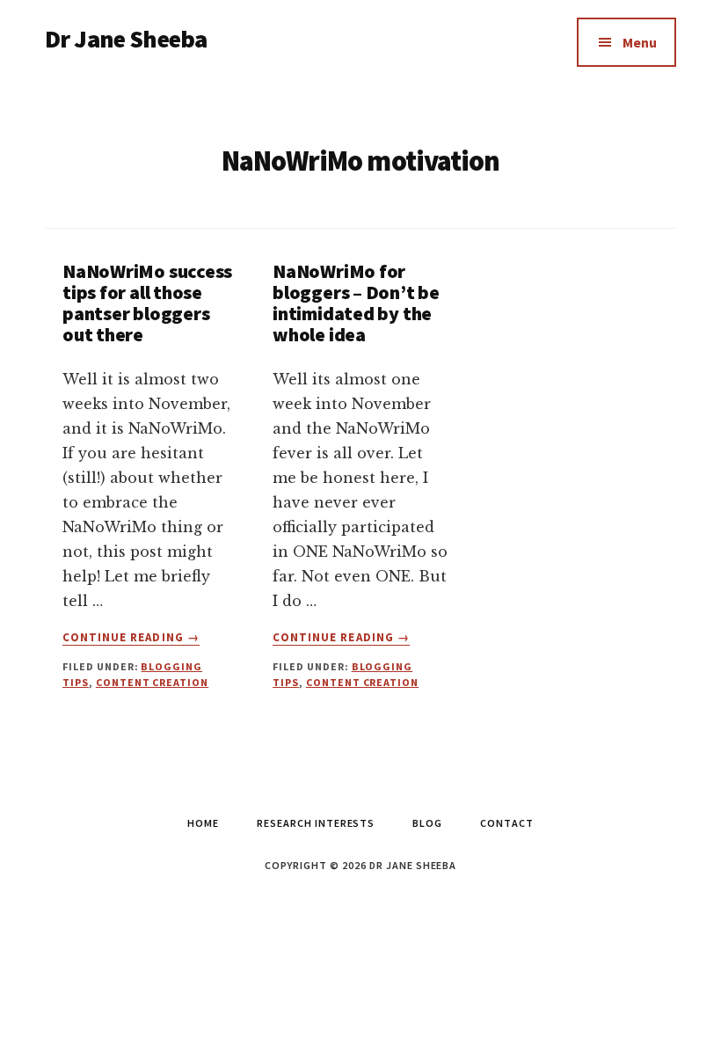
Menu (640, 42)
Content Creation (152, 682)
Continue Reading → (131, 638)
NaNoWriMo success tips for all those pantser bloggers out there (147, 303)
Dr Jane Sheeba (126, 39)
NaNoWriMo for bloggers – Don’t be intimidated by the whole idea (356, 303)
